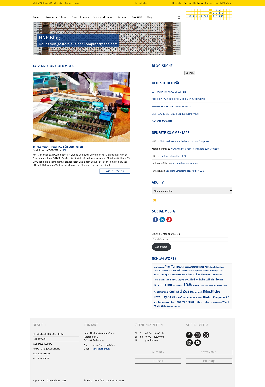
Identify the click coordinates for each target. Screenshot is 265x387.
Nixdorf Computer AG (216, 297)
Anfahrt (157, 352)
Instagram (198, 3)
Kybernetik (197, 291)
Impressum (38, 380)
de (136, 3)
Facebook (188, 3)
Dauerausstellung (56, 17)
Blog (149, 17)
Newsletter (177, 3)
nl (146, 3)
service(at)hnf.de (101, 348)
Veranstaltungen (103, 17)
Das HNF (137, 17)
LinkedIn (218, 3)
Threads (208, 3)
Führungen (39, 338)
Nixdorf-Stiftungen (41, 3)
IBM (188, 285)
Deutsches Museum (199, 274)
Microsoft (177, 297)
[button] (155, 219)
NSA (155, 302)
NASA (200, 298)
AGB (64, 380)
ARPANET (158, 271)
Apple (208, 266)
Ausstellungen (80, 17)
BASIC (169, 271)
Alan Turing (172, 267)
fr (143, 3)
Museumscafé (41, 358)
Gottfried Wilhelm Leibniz (199, 279)
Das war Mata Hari (162, 121)
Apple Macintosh (217, 267)
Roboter (180, 302)
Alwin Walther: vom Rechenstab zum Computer (184, 141)
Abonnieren (161, 246)
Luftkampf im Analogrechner (169, 91)
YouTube (227, 3)
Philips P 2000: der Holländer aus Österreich (178, 99)
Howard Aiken (178, 286)
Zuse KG (177, 306)
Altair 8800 (184, 267)
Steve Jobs (202, 302)
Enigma (181, 279)
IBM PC (196, 285)
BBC (175, 270)
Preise (157, 361)
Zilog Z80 (169, 306)
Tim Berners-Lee (216, 302)
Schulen (122, 17)
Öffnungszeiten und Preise (48, 334)
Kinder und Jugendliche (46, 348)
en (140, 3)
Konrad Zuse (180, 291)
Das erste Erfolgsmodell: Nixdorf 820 (184, 170)
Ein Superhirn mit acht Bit (173, 156)
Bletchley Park (195, 271)
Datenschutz (53, 380)
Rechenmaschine (166, 302)
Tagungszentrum (72, 3)
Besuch (37, 17)
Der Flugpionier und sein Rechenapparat (175, 113)
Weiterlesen (114, 171)
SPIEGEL (191, 302)
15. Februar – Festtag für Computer (58, 147)
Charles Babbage (209, 270)
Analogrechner (196, 266)
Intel (202, 286)
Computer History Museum (174, 274)
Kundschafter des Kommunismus (171, 106)
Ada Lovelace (159, 267)
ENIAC (173, 279)
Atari (164, 270)
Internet (217, 285)
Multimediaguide (42, 343)
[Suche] (179, 17)
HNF (64, 149)
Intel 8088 (209, 286)
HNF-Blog (208, 361)
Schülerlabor (57, 3)
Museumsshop (41, 353)
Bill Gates (183, 270)
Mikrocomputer (190, 297)
